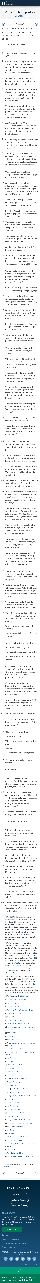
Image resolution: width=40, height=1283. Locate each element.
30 (31, 1052)
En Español (20, 16)
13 (19, 32)
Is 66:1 (13, 1133)
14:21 (20, 1089)
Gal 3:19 (14, 1140)
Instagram (29, 1259)
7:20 (8, 1065)
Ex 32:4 (13, 1106)
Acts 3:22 (21, 1092)
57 (19, 1033)
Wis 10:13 (31, 1027)
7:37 (8, 1092)
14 (23, 32)
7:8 (8, 1020)
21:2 (21, 1020)
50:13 (34, 1052)
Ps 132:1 (30, 1123)
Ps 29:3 (24, 1000)
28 (7, 39)
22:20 (13, 1149)
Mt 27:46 (14, 1156)
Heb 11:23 (19, 1065)
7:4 (8, 1006)
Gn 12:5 (13, 1006)
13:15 (19, 1010)
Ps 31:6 (13, 1153)
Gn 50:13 (15, 963)
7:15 (8, 1049)
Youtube (17, 1259)
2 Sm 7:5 (27, 1120)
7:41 (8, 1106)
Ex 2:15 (13, 1079)
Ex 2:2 (13, 1065)
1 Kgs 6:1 (14, 1127)
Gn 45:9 (14, 1043)
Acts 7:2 (23, 932)
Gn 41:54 (14, 1033)
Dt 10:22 (12, 1045)
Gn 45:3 (13, 1040)
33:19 (22, 1052)
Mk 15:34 (23, 1156)
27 (3, 39)
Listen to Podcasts (19, 1200)
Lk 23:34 (21, 996)
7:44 (8, 1116)
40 (18, 1116)
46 (26, 996)
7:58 (8, 1149)
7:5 (8, 1010)
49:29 (27, 1052)
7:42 (8, 1109)
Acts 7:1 (27, 924)
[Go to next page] (36, 24)
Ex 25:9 (13, 1116)
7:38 (8, 1096)
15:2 (23, 1010)
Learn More (11, 1229)
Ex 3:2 (16, 1082)
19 (7, 35)
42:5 (22, 1033)
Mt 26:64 (17, 1144)
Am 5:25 (17, 1109)
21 (14, 35)
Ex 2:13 (16, 1075)
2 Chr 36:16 (16, 1137)
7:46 (8, 1123)
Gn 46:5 (14, 1049)
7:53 (8, 1140)
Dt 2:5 (31, 1010)
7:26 (8, 1075)
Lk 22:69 (31, 1144)
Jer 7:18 (13, 1113)
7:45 (8, 1120)
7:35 (8, 1085)
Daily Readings (19, 1195)
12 (16, 32)
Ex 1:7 (13, 1058)
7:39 (8, 1099)
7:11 (8, 1033)
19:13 (22, 1113)
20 (10, 35)
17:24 (13, 1130)
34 (12, 1082)
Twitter (6, 1259)
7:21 (8, 1068)
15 (27, 32)
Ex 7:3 (13, 1089)
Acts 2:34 (8, 1146)
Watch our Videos (19, 1205)
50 (19, 1156)
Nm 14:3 (14, 1099)
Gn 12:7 (13, 1010)
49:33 (21, 1049)
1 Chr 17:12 (22, 1127)
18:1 (22, 1120)
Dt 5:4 (26, 1096)
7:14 (9, 1043)
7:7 (8, 1017)
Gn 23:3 (14, 1052)
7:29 (8, 1079)
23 (21, 35)
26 (32, 35)
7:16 (8, 1052)
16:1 (26, 1010)
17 (34, 32)
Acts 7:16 (32, 958)
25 (29, 35)
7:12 (8, 1036)
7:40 (8, 1103)
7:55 (8, 976)
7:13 (8, 1040)
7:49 (8, 1133)
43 (19, 1027)
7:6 (8, 1013)
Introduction (9, 29)
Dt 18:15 (14, 1092)
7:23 (8, 1072)
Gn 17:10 (13, 1020)
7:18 (8, 1061)
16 (30, 32)
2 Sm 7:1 (14, 1123)
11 (12, 32)
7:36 (8, 1089)
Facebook (11, 1259)
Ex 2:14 (13, 1085)
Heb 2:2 (20, 1140)
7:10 (8, 1027)
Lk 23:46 (20, 1153)
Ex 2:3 (13, 1068)
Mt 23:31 (23, 1137)
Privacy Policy (6, 1166)
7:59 (8, 996)
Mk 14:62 (31, 984)
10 (8, 32)
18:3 (23, 1079)
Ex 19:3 (13, 1096)
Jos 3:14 (14, 1120)
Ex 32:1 (13, 1103)
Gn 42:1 (14, 1036)
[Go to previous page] (3, 24)
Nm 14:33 (26, 1089)
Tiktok (34, 1259)
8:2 (18, 1113)
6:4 (32, 1096)
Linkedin (23, 1259)
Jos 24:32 (16, 970)
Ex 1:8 (13, 1061)
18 (3, 35)
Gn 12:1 (33, 953)
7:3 (8, 1003)
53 (11, 917)
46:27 (28, 1043)
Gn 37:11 (13, 1024)
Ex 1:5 (32, 1043)
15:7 (18, 1006)
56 (12, 1144)
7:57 (8, 988)
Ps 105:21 (24, 1027)
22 (18, 35)
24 (25, 35)
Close (19, 1269)
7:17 (8, 1058)
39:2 (21, 1024)
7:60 (8, 1156)
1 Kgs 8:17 (23, 1123)
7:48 (8, 1130)
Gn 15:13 (15, 1013)
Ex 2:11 (16, 1072)
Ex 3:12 (12, 1017)
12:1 (19, 1000)
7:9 (8, 1024)
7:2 (8, 917)
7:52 (9, 1137)
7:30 (9, 1082)
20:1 (18, 1096)
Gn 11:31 (13, 1000)
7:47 (8, 1127)
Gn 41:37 (14, 1027)
